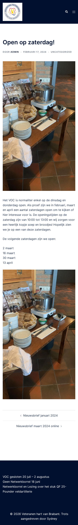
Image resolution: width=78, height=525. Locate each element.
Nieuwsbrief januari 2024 (40, 415)
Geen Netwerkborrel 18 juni (21, 481)
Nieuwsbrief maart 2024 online (37, 426)
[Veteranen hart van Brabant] (12, 11)
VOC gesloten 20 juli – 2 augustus (26, 477)
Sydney (52, 518)
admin (15, 51)
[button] (66, 11)
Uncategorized (61, 51)
